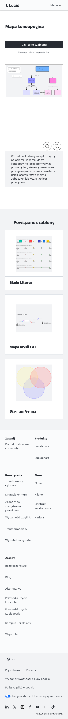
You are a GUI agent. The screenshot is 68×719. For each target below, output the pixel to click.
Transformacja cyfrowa (14, 483)
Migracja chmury (16, 494)
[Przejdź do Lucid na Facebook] (30, 707)
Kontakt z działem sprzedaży (17, 446)
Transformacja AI (16, 528)
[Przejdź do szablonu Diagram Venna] (34, 389)
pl (12, 659)
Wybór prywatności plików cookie (27, 678)
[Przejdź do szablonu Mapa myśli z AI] (34, 324)
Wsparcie (11, 634)
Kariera (39, 517)
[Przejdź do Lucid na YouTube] (37, 707)
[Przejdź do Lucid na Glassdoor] (45, 707)
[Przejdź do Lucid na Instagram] (22, 707)
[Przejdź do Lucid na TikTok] (53, 707)
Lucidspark (42, 446)
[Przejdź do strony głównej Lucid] (16, 5)
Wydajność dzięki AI (18, 517)
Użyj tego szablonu (34, 44)
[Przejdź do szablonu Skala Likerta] (34, 260)
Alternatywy (13, 588)
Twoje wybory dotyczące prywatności (37, 696)
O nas (38, 483)
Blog (8, 577)
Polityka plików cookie (19, 687)
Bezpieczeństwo (16, 565)
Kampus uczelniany (18, 622)
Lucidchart (42, 457)
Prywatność (13, 670)
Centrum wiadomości (43, 506)
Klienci (39, 494)
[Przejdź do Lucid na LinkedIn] (7, 707)
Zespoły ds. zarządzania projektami (13, 506)
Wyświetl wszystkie (18, 540)
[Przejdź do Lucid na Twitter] (14, 707)
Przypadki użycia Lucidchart (16, 600)
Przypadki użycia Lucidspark (16, 611)
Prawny (31, 670)
